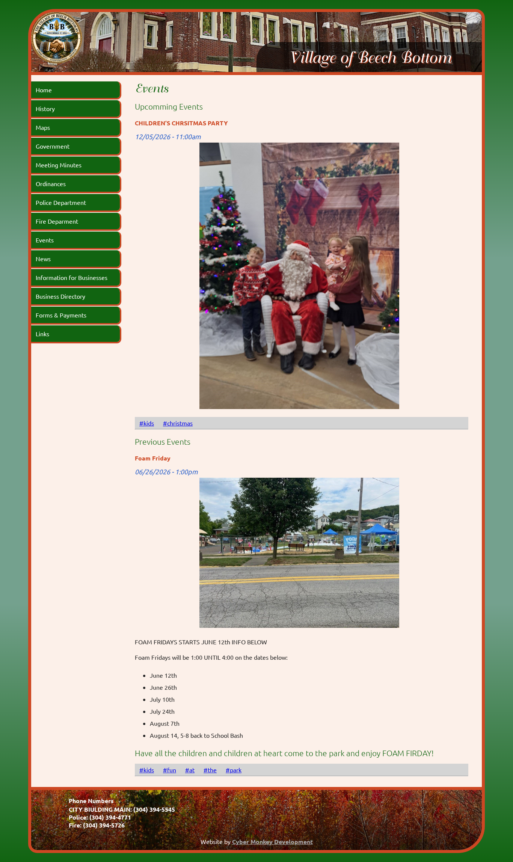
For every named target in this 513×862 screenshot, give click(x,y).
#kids (146, 423)
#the (210, 769)
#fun (169, 769)
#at (190, 769)
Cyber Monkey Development (272, 841)
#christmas (178, 423)
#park (233, 769)
